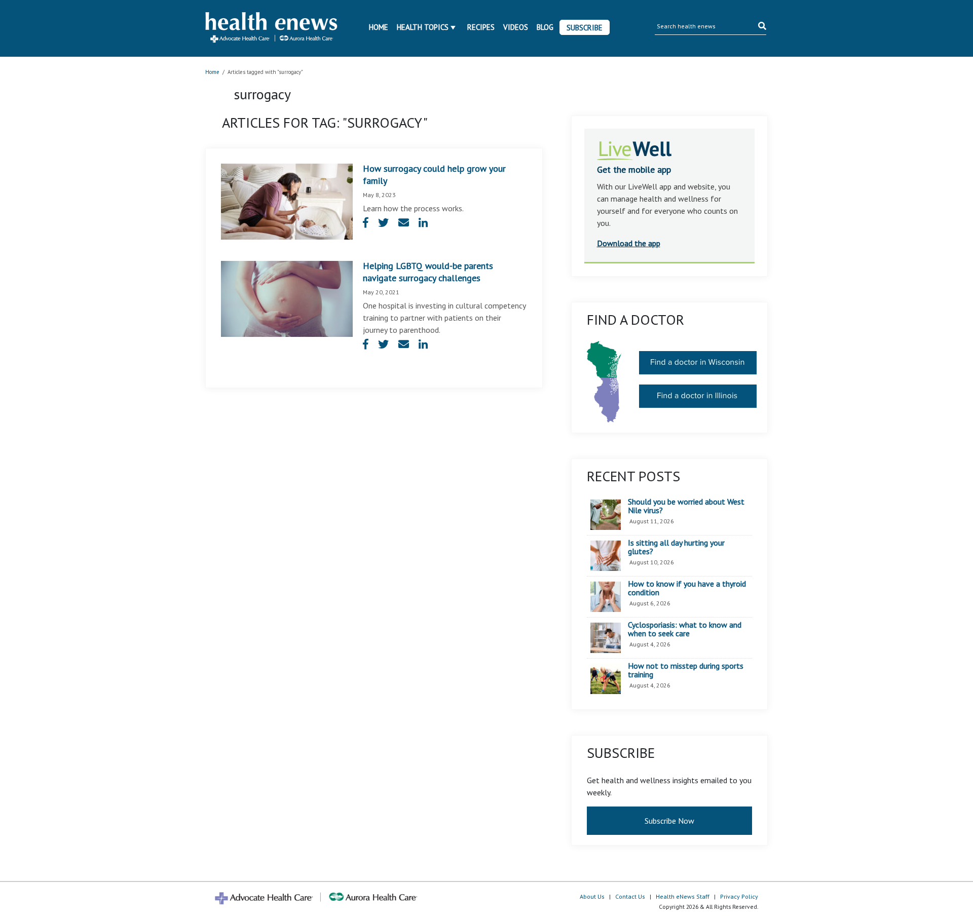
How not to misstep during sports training (685, 670)
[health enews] (272, 28)
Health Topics (422, 27)
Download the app (628, 243)
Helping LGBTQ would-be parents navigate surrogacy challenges (428, 272)
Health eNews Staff (682, 896)
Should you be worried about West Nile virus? (686, 506)
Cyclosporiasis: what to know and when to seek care (684, 629)
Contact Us (630, 896)
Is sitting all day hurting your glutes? (676, 547)
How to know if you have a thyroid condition (687, 588)
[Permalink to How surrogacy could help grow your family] (287, 201)
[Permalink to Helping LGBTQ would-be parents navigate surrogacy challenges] (287, 298)
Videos (515, 27)
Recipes (481, 27)
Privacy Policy (739, 896)
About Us (592, 896)
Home (378, 27)
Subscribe (585, 27)
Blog (545, 27)
